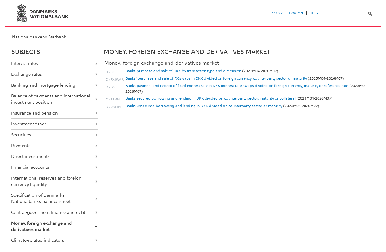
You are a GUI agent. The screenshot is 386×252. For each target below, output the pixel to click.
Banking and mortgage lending (43, 85)
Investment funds (29, 124)
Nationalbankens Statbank (39, 37)
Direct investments (30, 156)
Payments (20, 145)
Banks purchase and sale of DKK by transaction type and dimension (183, 71)
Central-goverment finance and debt (48, 212)
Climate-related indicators (37, 240)
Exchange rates (26, 74)
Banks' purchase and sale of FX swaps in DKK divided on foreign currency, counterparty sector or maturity (216, 78)
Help (313, 13)
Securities (21, 134)
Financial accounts (30, 167)
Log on (296, 13)
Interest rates (24, 63)
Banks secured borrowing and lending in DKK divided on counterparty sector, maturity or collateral (210, 98)
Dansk (277, 13)
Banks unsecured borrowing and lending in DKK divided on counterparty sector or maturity (203, 105)
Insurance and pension (34, 113)
